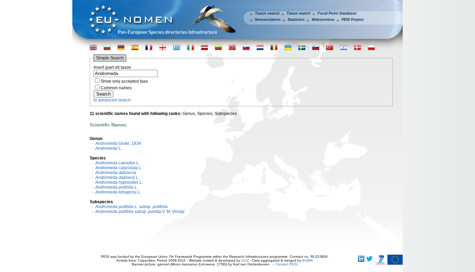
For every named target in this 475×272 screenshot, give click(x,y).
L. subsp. (131, 206)
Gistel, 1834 (118, 143)
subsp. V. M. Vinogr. (140, 211)
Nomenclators (268, 19)
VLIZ (245, 260)
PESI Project (352, 19)
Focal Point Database (336, 13)
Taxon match (299, 13)
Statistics (296, 19)
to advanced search (112, 100)
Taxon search (267, 13)
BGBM (307, 260)
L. (108, 148)
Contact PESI (287, 264)
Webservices (323, 19)
